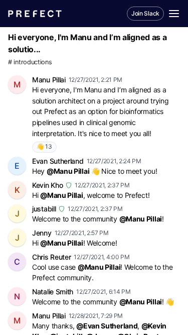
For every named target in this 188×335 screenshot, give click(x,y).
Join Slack (145, 13)
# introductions (30, 62)
